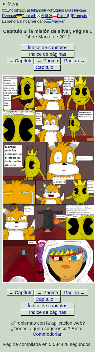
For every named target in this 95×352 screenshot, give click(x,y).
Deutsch (29, 15)
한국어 (47, 15)
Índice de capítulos (47, 47)
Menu (14, 4)
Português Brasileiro (63, 10)
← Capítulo (20, 60)
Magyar (58, 21)
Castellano (33, 10)
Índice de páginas (47, 54)
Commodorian (48, 334)
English (13, 10)
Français (79, 15)
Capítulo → (47, 67)
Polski (62, 15)
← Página (47, 60)
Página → (74, 60)
